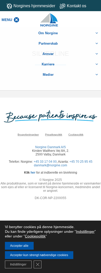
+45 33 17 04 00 (45, 161)
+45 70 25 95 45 (80, 161)
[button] (7, 19)
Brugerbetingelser (28, 134)
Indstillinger (85, 231)
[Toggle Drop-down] (78, 6)
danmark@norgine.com (50, 165)
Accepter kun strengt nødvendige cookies (39, 255)
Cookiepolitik (75, 134)
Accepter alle (19, 246)
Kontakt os (76, 6)
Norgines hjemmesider (34, 6)
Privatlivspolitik (53, 134)
